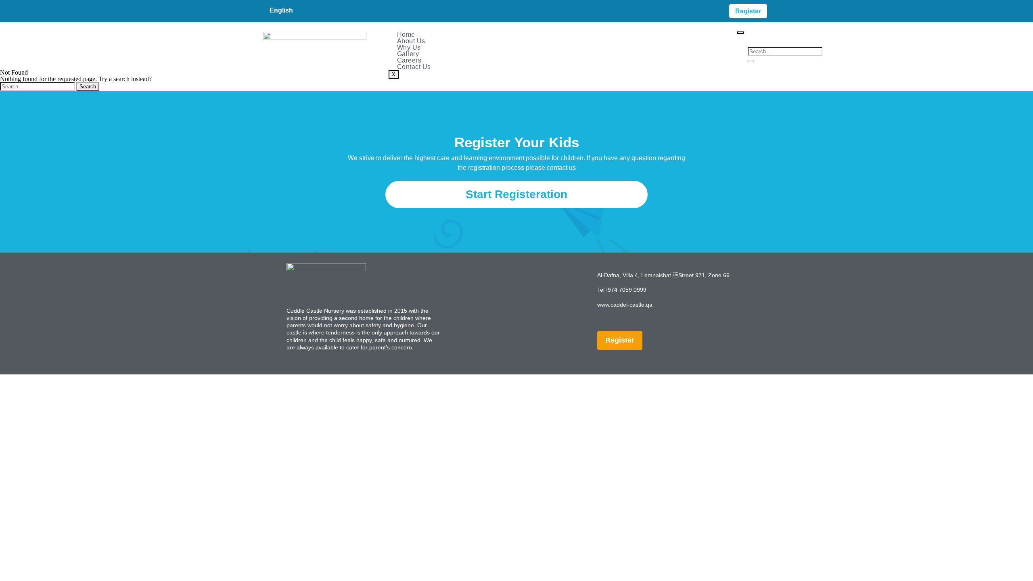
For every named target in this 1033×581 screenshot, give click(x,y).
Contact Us (414, 66)
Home (406, 34)
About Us (411, 41)
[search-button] (751, 61)
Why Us (409, 47)
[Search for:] (38, 86)
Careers (409, 60)
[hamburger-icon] (740, 32)
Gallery (408, 53)
